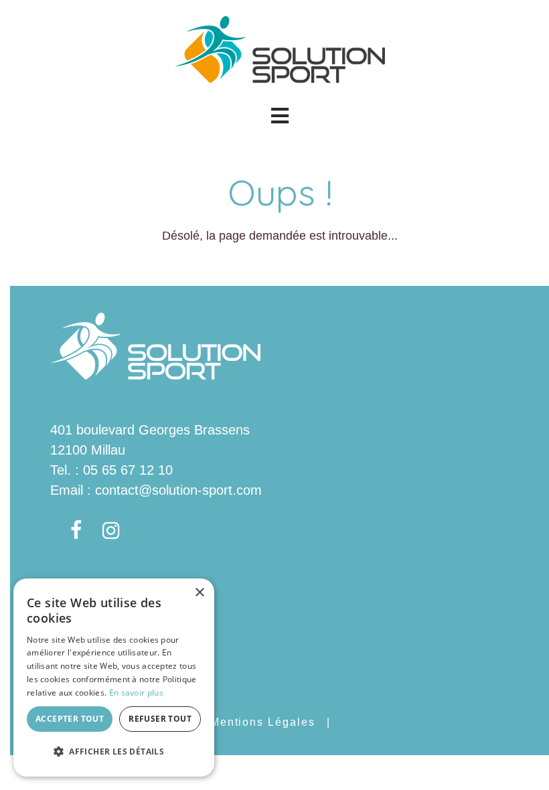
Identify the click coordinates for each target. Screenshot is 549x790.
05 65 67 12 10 (128, 470)
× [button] (199, 593)
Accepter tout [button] (69, 718)
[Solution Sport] (280, 48)
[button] (279, 116)
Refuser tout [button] (160, 718)
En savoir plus (136, 692)
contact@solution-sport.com (178, 490)
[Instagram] (111, 531)
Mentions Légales (262, 722)
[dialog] (113, 677)
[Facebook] (76, 531)
